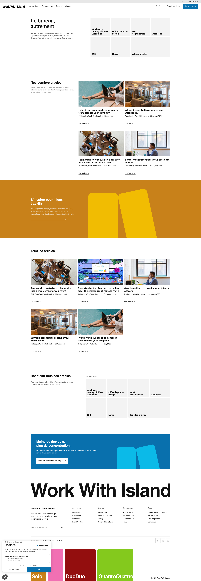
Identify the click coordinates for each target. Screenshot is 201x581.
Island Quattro (77, 522)
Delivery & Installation (105, 522)
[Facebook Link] (157, 540)
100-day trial (102, 512)
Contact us (152, 522)
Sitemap (59, 540)
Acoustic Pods (128, 512)
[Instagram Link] (168, 540)
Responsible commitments (157, 512)
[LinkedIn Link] (163, 540)
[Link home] (14, 6)
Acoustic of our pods (105, 515)
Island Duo (76, 519)
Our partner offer (129, 519)
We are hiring (153, 515)
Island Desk (76, 515)
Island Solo (76, 512)
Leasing (100, 519)
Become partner (154, 519)
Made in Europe (128, 515)
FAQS (125, 522)
